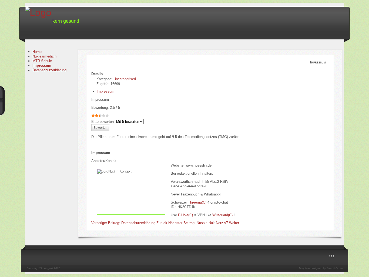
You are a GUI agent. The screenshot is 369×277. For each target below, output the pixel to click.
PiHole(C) (185, 215)
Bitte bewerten (102, 122)
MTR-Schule (42, 61)
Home (37, 52)
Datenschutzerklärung (49, 70)
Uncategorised (124, 79)
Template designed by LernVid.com (320, 268)
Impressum (41, 65)
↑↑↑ (331, 256)
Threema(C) (197, 202)
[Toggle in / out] (2, 101)
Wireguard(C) (222, 215)
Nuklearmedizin (44, 56)
